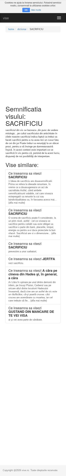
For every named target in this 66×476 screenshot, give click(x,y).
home (11, 29)
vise (6, 17)
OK (26, 10)
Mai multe (36, 9)
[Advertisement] (33, 68)
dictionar (21, 29)
